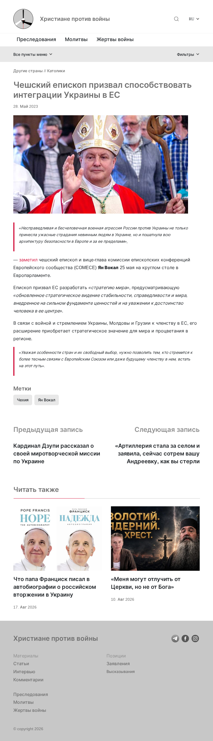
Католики (56, 70)
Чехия (23, 399)
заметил (28, 259)
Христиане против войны (75, 19)
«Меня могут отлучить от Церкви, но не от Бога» (146, 583)
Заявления (118, 663)
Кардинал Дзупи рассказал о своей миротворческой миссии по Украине (56, 453)
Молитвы (76, 39)
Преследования (36, 39)
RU (191, 18)
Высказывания (120, 671)
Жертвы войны (115, 39)
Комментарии (28, 679)
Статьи (21, 663)
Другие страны (28, 70)
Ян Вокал (46, 399)
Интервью (24, 671)
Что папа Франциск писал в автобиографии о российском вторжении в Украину (54, 587)
